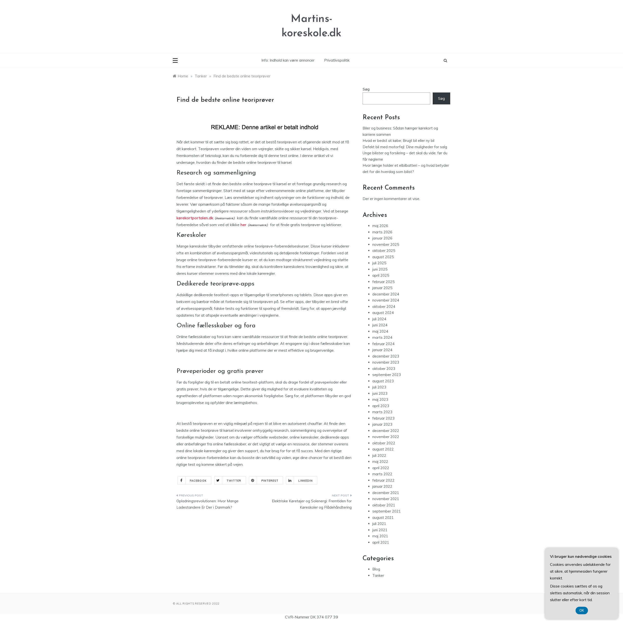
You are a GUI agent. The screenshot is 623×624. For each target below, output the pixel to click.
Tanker (378, 575)
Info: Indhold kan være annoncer (287, 60)
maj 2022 (380, 461)
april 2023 (380, 406)
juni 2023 (379, 393)
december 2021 (385, 492)
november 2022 (385, 436)
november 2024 (385, 300)
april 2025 (380, 275)
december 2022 (385, 430)
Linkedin (305, 480)
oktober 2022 (383, 443)
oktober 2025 (383, 250)
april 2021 (380, 542)
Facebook (198, 480)
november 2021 (385, 498)
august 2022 (383, 449)
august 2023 (383, 381)
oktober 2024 (383, 306)
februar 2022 (383, 480)
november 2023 (385, 362)
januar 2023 (382, 424)
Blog (376, 569)
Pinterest (270, 480)
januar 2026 (382, 238)
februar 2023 (383, 418)
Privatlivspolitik (336, 60)
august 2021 (383, 517)
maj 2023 (380, 399)
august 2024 (383, 312)
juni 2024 (379, 325)
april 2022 (380, 468)
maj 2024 (380, 331)
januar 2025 (382, 287)
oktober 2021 (383, 505)
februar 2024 (383, 343)
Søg (366, 89)
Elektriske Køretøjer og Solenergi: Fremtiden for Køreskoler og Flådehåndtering (312, 504)
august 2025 (383, 257)
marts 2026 (382, 232)
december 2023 (385, 356)
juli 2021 (379, 523)
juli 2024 (379, 319)
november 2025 (385, 244)
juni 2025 (379, 269)
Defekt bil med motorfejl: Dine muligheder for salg (405, 147)
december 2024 (385, 294)
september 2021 (386, 511)
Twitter (234, 480)
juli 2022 (379, 455)
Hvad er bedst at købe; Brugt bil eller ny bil (398, 140)
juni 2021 (379, 530)
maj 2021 (380, 536)
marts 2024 (382, 337)
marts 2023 (382, 412)
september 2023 (386, 374)
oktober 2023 (383, 368)
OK (581, 610)
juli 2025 (379, 263)
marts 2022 (382, 474)
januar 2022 (382, 486)
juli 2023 (379, 387)
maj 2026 (380, 225)
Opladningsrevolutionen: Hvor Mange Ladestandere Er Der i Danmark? (207, 504)
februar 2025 (383, 281)
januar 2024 (382, 350)
